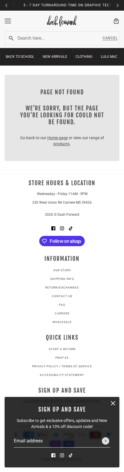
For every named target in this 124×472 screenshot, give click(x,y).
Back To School (20, 57)
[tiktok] (70, 455)
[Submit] (105, 441)
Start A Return (62, 349)
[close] (113, 403)
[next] (118, 5)
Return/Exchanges (62, 287)
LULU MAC (109, 57)
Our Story (62, 270)
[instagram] (62, 455)
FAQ (62, 304)
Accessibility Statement (62, 375)
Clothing (84, 57)
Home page (57, 137)
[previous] (6, 5)
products (61, 144)
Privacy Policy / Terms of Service (62, 366)
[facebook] (53, 455)
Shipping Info (62, 278)
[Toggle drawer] (8, 21)
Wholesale (62, 322)
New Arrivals (55, 57)
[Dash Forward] (62, 21)
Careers (62, 313)
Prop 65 (62, 357)
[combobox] (56, 38)
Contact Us (62, 296)
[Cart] (116, 21)
